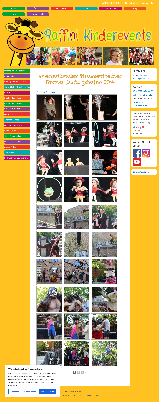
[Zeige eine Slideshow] (45, 92)
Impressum (76, 395)
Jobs (14, 14)
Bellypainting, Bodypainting (16, 158)
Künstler (8, 92)
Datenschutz (88, 395)
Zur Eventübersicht (141, 172)
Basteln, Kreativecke (13, 103)
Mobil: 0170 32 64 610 (142, 95)
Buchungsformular (141, 78)
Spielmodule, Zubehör (14, 98)
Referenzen (110, 8)
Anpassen (14, 392)
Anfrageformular (140, 75)
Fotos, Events (62, 8)
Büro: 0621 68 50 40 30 (143, 91)
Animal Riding (10, 147)
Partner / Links (37, 14)
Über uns (38, 8)
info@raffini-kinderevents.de (140, 3)
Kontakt (66, 395)
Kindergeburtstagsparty (15, 81)
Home (13, 8)
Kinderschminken (12, 109)
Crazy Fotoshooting (12, 136)
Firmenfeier (9, 76)
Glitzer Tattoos (10, 114)
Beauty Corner (10, 130)
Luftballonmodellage (13, 125)
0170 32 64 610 (112, 3)
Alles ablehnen (30, 392)
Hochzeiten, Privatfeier (14, 71)
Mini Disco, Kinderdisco (14, 141)
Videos (86, 8)
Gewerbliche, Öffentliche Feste (18, 87)
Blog (135, 8)
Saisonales (9, 152)
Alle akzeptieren (47, 392)
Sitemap (99, 395)
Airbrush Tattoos (11, 120)
